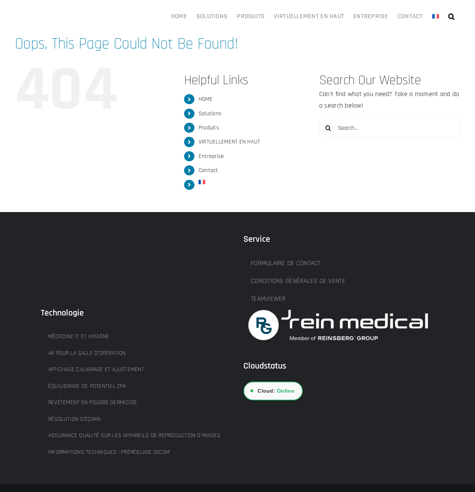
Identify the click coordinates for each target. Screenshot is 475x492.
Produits (209, 128)
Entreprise (211, 156)
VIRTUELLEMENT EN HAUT (230, 142)
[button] (451, 15)
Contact (208, 170)
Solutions (210, 114)
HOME (206, 99)
